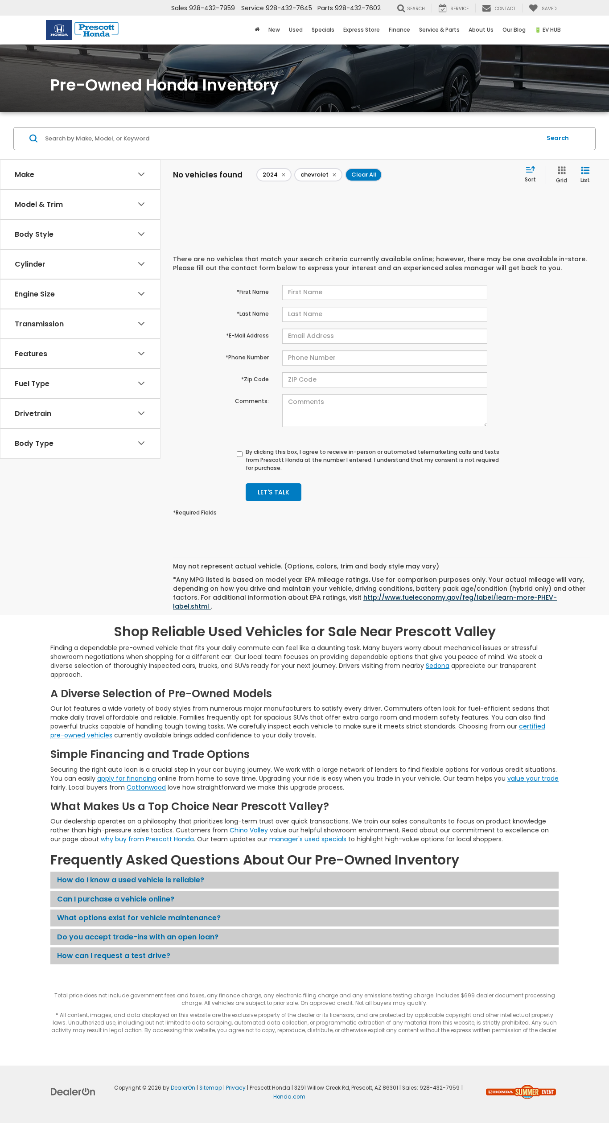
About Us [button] (481, 29)
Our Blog (514, 29)
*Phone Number (247, 357)
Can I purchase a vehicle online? (115, 899)
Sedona (437, 665)
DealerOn (183, 1087)
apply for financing (126, 778)
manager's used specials (307, 839)
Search (558, 138)
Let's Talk (273, 492)
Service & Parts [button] (439, 29)
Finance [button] (399, 29)
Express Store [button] (361, 29)
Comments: (252, 401)
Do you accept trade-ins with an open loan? (137, 937)
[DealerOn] (73, 1091)
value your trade (533, 778)
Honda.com (289, 1096)
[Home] (257, 30)
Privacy (236, 1087)
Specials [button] (323, 29)
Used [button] (296, 29)
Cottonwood (146, 787)
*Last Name (253, 313)
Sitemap (210, 1087)
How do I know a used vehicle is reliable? (130, 880)
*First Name (253, 292)
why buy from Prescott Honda (147, 839)
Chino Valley (249, 830)
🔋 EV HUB (548, 29)
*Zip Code (255, 379)
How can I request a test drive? (113, 956)
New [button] (274, 29)
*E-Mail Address (247, 335)
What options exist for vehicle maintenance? (139, 918)
